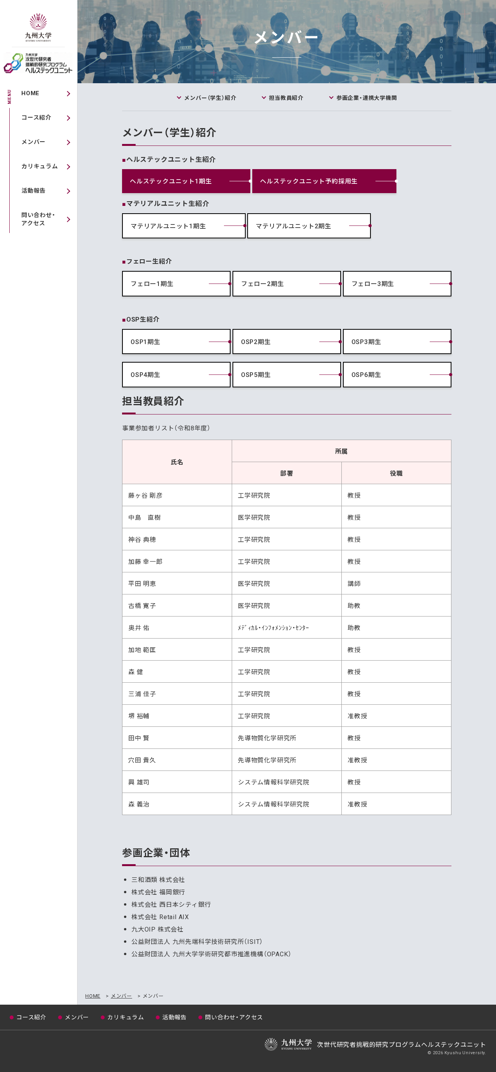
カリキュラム (39, 166)
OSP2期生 (256, 341)
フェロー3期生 (372, 283)
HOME (30, 93)
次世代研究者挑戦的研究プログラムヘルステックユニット (38, 61)
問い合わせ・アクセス (38, 219)
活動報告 (33, 190)
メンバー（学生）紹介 (210, 97)
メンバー (33, 141)
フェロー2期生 (262, 283)
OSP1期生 (145, 341)
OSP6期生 (366, 374)
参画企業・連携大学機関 (366, 97)
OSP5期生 (256, 374)
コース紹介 (36, 117)
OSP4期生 (145, 374)
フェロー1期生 (152, 283)
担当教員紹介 (286, 97)
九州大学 (38, 30)
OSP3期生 (366, 341)
